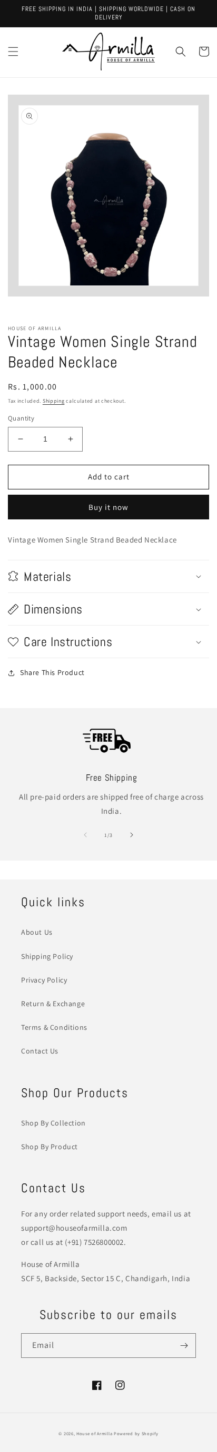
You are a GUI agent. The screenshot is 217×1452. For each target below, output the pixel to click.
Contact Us (39, 1051)
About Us (37, 932)
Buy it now (108, 507)
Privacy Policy (44, 980)
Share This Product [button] (52, 672)
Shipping (54, 400)
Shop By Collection (53, 1123)
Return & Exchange (53, 1003)
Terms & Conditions (54, 1027)
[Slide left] (85, 834)
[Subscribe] (183, 1345)
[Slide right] (131, 834)
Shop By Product (49, 1146)
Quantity (21, 418)
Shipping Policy (47, 956)
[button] (13, 51)
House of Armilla (94, 1433)
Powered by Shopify (136, 1433)
